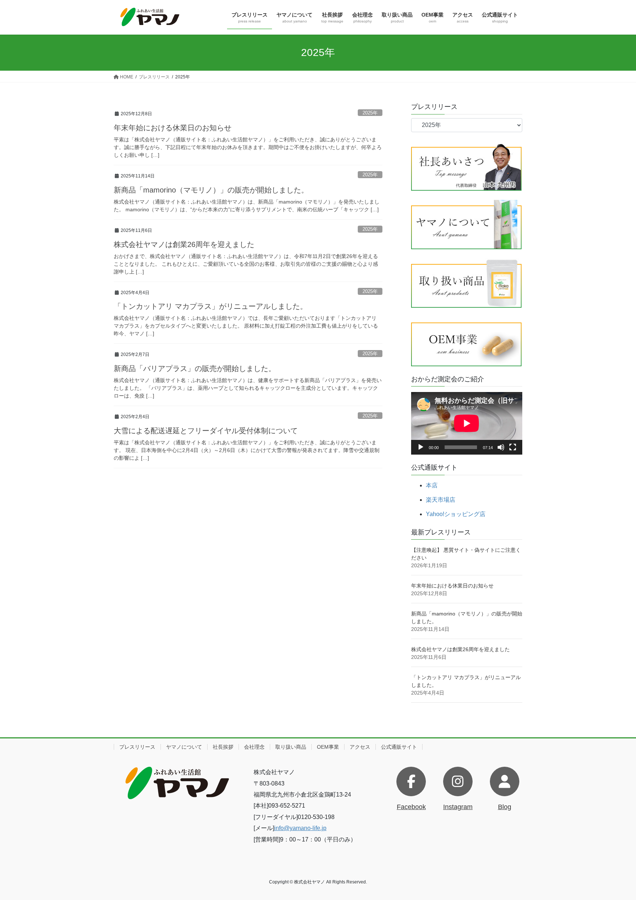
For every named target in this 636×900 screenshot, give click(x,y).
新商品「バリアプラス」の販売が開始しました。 (195, 368)
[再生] (420, 447)
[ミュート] (501, 447)
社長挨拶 (223, 747)
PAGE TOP (614, 866)
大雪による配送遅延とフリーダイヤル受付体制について (206, 431)
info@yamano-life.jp (300, 828)
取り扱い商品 (290, 747)
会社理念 (254, 747)
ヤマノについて (184, 747)
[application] (466, 423)
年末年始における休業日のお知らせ (173, 128)
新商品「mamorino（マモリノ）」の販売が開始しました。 (211, 190)
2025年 (370, 113)
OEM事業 (328, 747)
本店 (432, 485)
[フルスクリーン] (512, 447)
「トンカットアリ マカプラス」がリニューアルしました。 (210, 306)
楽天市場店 (440, 500)
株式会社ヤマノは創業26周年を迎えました (184, 244)
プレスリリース (137, 747)
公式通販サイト (399, 747)
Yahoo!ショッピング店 (455, 514)
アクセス (360, 747)
